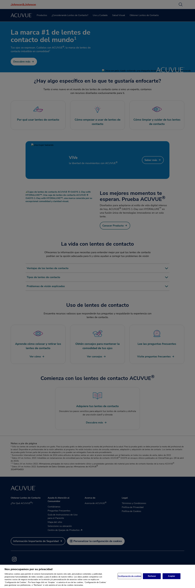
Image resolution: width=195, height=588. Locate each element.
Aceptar (171, 576)
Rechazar (152, 576)
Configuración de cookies (129, 576)
